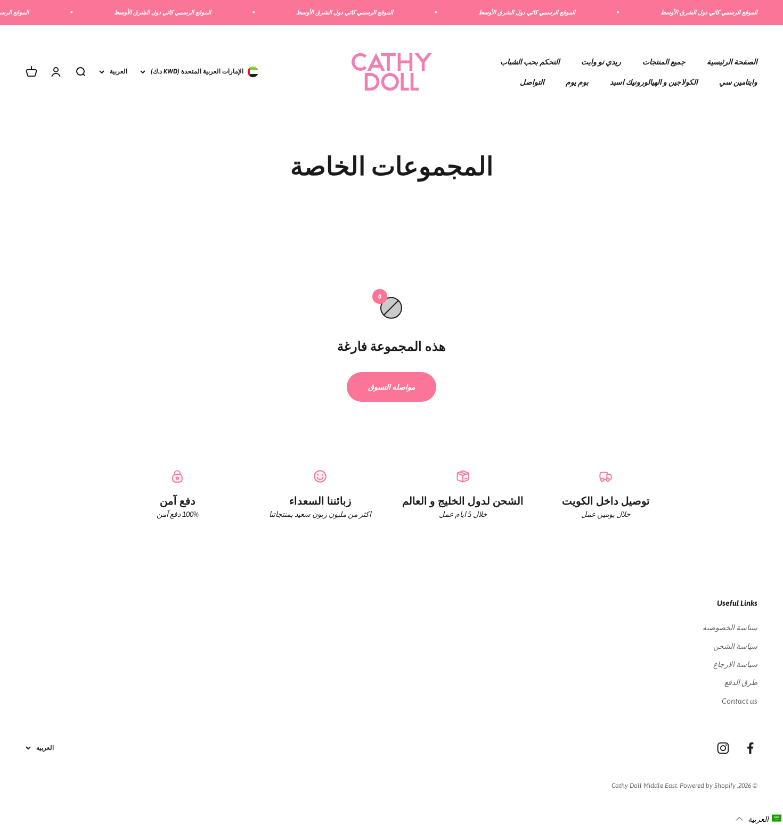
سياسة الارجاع (735, 664)
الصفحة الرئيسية (732, 61)
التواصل (532, 82)
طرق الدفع (740, 682)
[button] (759, 818)
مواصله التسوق (391, 387)
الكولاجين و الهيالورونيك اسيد (654, 82)
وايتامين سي (738, 82)
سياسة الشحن (735, 646)
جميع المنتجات (664, 61)
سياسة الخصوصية (730, 627)
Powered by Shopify (708, 785)
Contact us (739, 701)
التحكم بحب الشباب (530, 61)
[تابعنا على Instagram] (723, 748)
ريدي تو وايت (601, 61)
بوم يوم (577, 82)
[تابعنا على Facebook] (750, 748)
